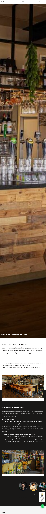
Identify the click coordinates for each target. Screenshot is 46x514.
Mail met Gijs (34, 497)
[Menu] (44, 493)
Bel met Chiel (24, 499)
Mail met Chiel (24, 497)
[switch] (42, 501)
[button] (43, 2)
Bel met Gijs (34, 499)
